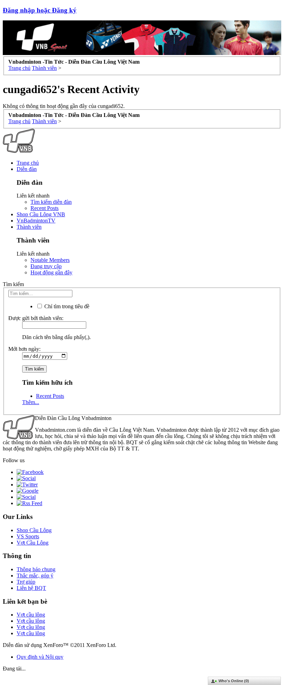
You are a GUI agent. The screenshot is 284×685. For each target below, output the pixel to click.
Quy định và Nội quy (40, 657)
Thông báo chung (36, 569)
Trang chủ (28, 163)
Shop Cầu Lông (34, 530)
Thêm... (30, 402)
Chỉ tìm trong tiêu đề (66, 306)
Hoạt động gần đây (51, 272)
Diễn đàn (27, 169)
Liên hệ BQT (31, 588)
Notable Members (50, 260)
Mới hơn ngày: (24, 349)
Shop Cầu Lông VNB (41, 214)
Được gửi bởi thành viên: (35, 318)
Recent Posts (44, 208)
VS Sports (28, 536)
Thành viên (29, 227)
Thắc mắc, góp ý (35, 575)
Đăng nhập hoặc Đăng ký (40, 10)
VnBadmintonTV (36, 220)
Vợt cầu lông (31, 615)
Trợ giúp (26, 582)
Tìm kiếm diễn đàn (51, 202)
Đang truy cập (46, 266)
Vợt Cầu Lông (32, 543)
